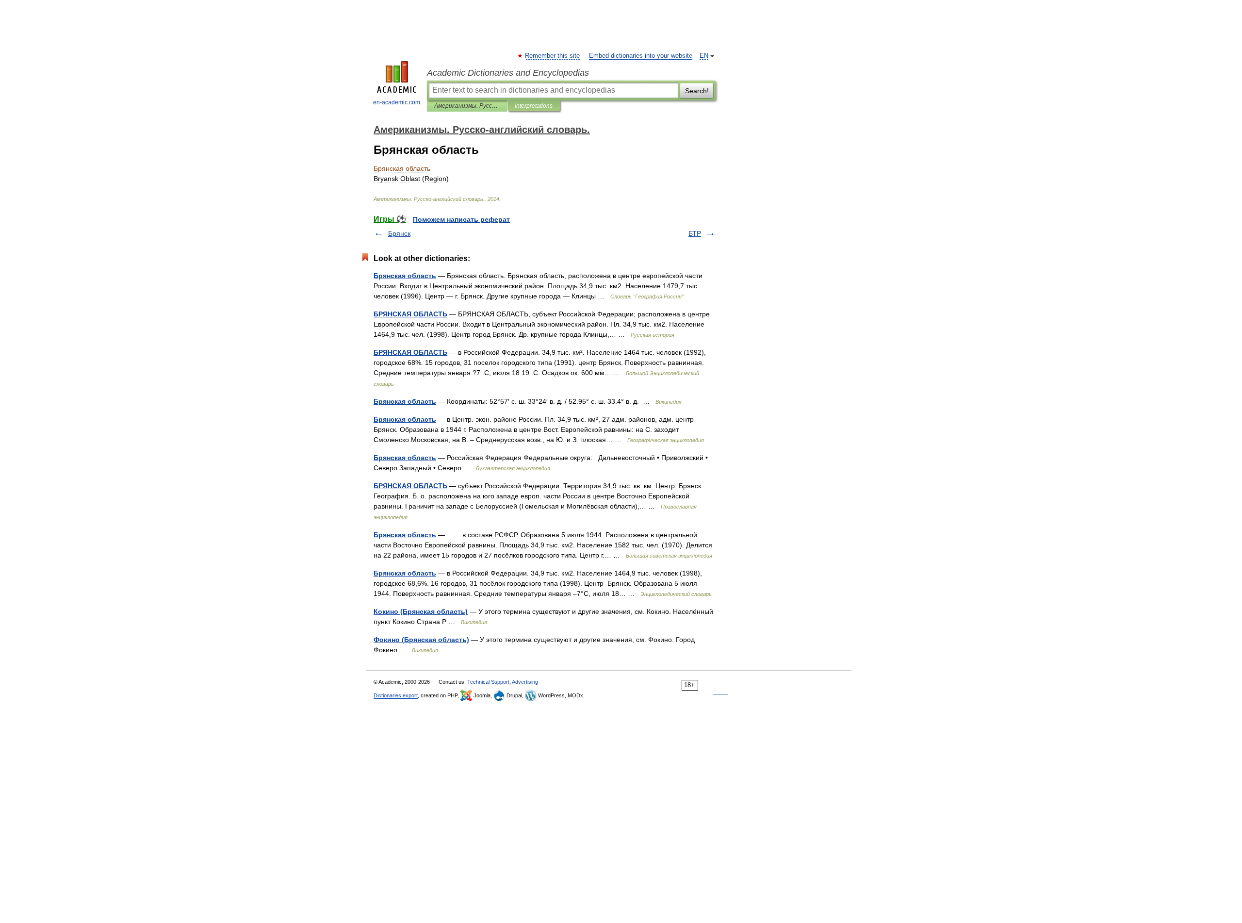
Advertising (525, 682)
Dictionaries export (396, 695)
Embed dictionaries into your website (640, 55)
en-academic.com (396, 102)
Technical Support (488, 682)
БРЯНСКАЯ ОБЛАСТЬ (410, 314)
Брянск (399, 233)
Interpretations (534, 105)
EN (704, 55)
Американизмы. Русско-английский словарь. (467, 105)
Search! (697, 91)
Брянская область (405, 276)
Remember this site (553, 55)
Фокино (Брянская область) (421, 639)
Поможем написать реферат (461, 219)
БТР (694, 233)
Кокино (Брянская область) (421, 611)
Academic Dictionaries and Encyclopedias (508, 73)
